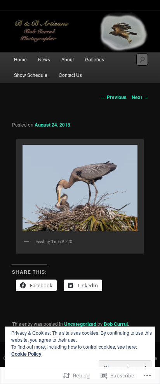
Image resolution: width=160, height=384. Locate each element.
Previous (114, 97)
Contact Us (70, 74)
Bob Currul (116, 323)
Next (140, 97)
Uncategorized (80, 323)
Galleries (94, 59)
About (67, 59)
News (44, 59)
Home (20, 59)
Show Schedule (30, 74)
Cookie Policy (26, 353)
